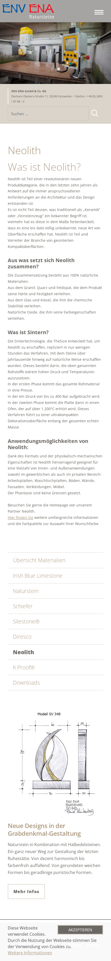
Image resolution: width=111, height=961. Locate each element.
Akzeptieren (80, 929)
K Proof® (24, 667)
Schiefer (23, 606)
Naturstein (25, 591)
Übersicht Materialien (39, 560)
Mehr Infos (26, 891)
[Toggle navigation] (97, 11)
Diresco (22, 636)
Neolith (23, 652)
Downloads (26, 682)
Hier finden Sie (20, 517)
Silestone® (26, 621)
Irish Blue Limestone (37, 575)
